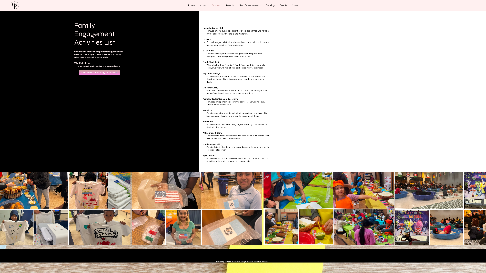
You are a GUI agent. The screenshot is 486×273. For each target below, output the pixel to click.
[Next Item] (481, 208)
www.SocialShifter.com (258, 262)
